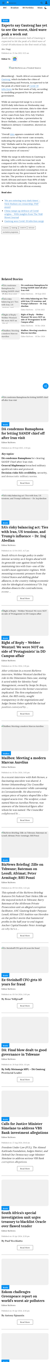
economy (6, 228)
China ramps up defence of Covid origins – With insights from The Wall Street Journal (23, 214)
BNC (5, 8)
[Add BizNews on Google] (25, 67)
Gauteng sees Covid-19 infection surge (24, 221)
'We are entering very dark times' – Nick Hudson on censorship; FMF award (22, 203)
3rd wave (31, 228)
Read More (25, 483)
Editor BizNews (8, 442)
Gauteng (5, 79)
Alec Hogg (6, 49)
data (12, 134)
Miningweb (42, 8)
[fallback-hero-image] (10, 289)
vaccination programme (10, 232)
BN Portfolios (28, 8)
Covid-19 (23, 228)
